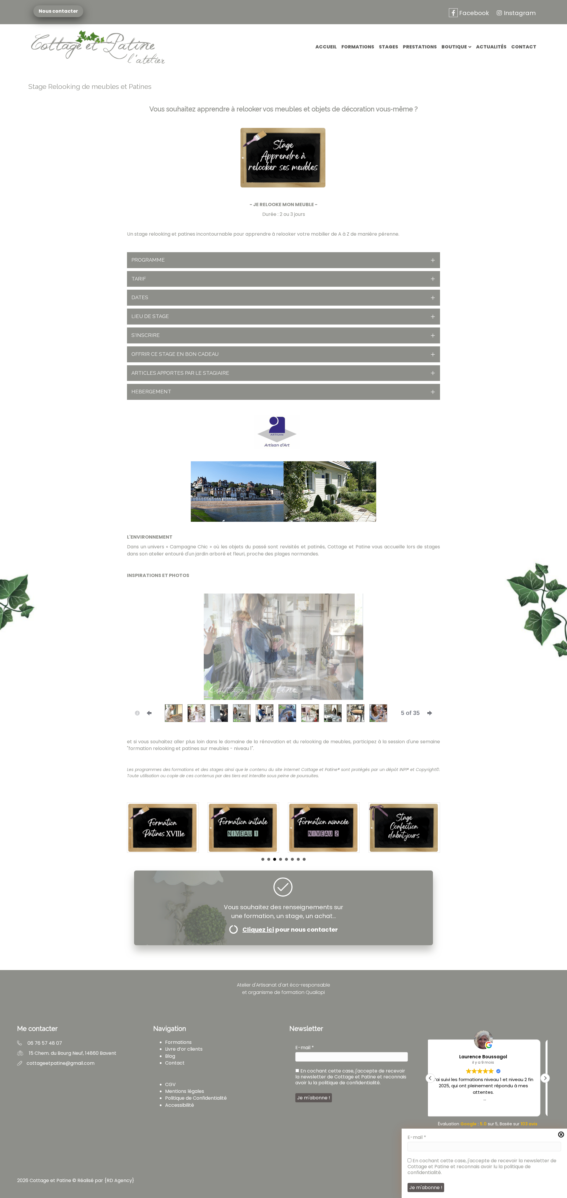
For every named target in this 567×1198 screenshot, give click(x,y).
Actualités (491, 46)
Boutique (454, 46)
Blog (170, 1056)
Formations (357, 46)
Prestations (420, 46)
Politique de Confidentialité (196, 1098)
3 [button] (274, 859)
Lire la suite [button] (487, 1107)
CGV (170, 1084)
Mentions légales (184, 1091)
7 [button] (298, 859)
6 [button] (292, 859)
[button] (283, 260)
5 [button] (286, 859)
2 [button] (268, 859)
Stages (388, 46)
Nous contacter (57, 11)
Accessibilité (179, 1105)
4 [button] (280, 859)
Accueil (326, 46)
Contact (523, 46)
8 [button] (304, 859)
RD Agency (119, 1180)
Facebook (473, 13)
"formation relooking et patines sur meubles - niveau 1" (190, 748)
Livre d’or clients (184, 1049)
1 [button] (262, 859)
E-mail (417, 1137)
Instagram (520, 13)
